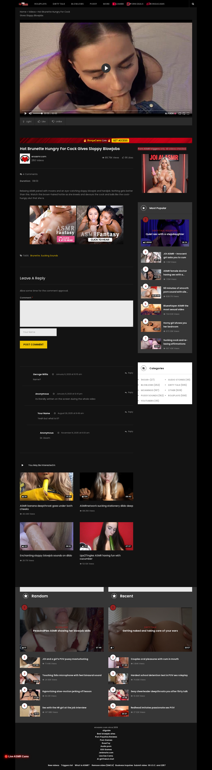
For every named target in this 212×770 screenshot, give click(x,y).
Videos (32, 11)
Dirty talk (59, 3)
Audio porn (106, 746)
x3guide (107, 730)
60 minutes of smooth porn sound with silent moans (176, 292)
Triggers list (67, 765)
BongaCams (157, 3)
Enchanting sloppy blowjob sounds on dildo (46, 555)
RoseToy (106, 743)
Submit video (140, 765)
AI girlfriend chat (105, 759)
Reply (130, 373)
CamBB (120, 3)
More (106, 3)
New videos (53, 765)
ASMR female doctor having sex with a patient (175, 274)
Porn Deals (136, 3)
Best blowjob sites (106, 733)
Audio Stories (176, 379)
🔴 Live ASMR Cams (17, 756)
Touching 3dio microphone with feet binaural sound (71, 675)
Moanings (147, 390)
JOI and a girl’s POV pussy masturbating (65, 659)
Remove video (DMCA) (103, 765)
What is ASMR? (82, 765)
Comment (26, 297)
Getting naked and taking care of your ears (150, 630)
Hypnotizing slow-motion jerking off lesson (67, 691)
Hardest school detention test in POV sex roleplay (159, 675)
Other (171, 390)
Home (23, 11)
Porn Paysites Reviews (106, 736)
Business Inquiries (124, 765)
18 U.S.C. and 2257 (157, 765)
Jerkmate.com (106, 752)
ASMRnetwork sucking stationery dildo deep (106, 506)
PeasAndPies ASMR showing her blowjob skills (62, 630)
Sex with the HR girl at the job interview (64, 707)
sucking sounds (49, 255)
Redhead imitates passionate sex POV (153, 707)
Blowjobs (77, 3)
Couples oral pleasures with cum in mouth (155, 659)
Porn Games (106, 740)
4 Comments (30, 174)
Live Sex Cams (106, 756)
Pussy (93, 3)
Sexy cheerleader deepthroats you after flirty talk (159, 691)
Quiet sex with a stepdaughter (165, 234)
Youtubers (147, 400)
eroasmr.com (39, 156)
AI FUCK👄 (170, 113)
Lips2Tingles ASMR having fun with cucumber (100, 557)
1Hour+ (145, 379)
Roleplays (40, 3)
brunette (35, 255)
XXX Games (106, 749)
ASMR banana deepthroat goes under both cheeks (46, 507)
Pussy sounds (149, 395)
